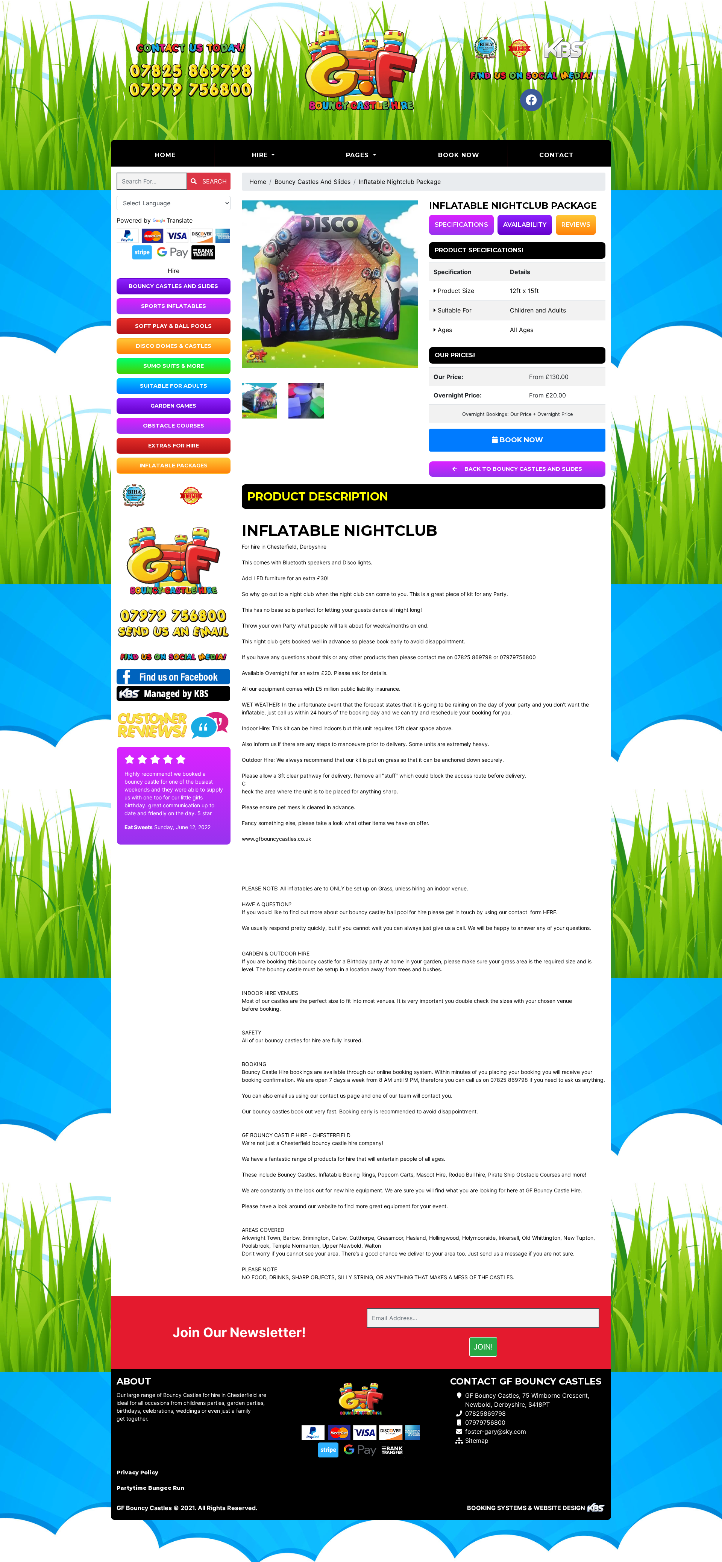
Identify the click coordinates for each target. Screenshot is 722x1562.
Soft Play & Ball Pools (173, 326)
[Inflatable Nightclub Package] (330, 284)
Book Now (458, 155)
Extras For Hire (173, 445)
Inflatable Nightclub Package (400, 181)
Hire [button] (261, 155)
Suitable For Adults (173, 385)
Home (184, 155)
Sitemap (476, 1440)
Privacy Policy (137, 1472)
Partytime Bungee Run (150, 1488)
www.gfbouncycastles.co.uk (276, 839)
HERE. (550, 912)
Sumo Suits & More (173, 365)
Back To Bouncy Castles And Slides (522, 469)
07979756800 (518, 657)
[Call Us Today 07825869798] (174, 616)
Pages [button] (358, 155)
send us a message (503, 1253)
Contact (556, 155)
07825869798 (485, 1413)
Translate (180, 220)
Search (213, 181)
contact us (333, 1095)
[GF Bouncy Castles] (360, 70)
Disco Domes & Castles (173, 346)
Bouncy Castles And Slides (173, 286)
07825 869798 (473, 657)
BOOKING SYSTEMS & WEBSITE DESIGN (526, 1508)
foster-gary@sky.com (495, 1431)
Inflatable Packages (174, 465)
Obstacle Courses (173, 425)
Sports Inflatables (173, 306)
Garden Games (173, 405)
